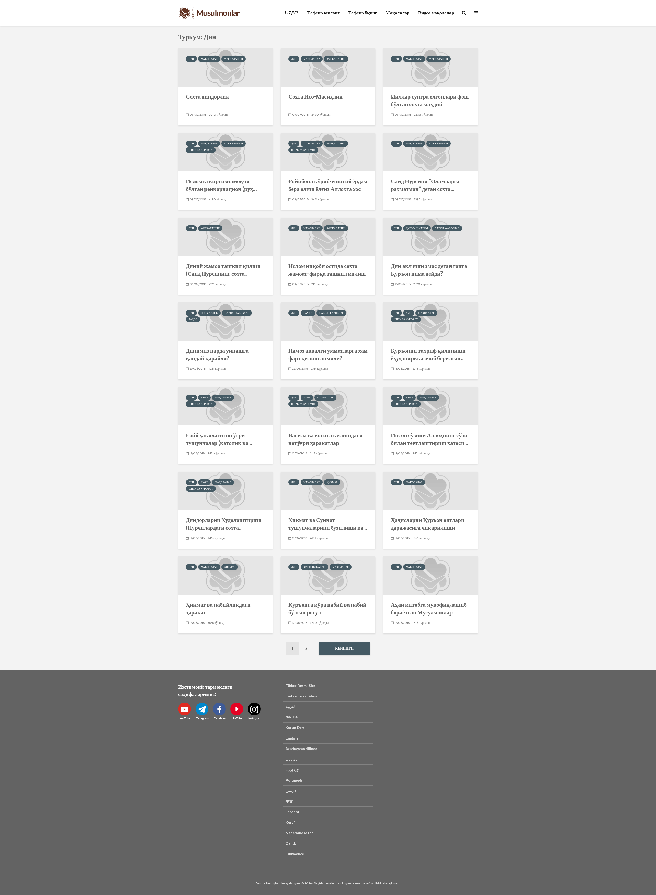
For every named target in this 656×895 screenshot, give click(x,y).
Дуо (408, 313)
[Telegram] (202, 709)
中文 (289, 801)
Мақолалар (397, 13)
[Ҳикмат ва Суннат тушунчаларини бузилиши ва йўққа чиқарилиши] (328, 490)
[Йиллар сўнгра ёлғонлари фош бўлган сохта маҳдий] (430, 67)
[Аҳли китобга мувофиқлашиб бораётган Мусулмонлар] (430, 575)
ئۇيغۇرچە (292, 769)
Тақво (193, 319)
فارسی (291, 791)
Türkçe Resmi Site (300, 685)
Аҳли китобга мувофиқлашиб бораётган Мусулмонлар (429, 608)
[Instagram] (254, 709)
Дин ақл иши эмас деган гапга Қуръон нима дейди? (429, 269)
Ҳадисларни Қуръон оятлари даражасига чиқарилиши (427, 523)
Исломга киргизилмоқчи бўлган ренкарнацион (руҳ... (221, 185)
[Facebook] (219, 709)
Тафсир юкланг (323, 13)
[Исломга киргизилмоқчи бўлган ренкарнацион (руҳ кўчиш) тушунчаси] (225, 151)
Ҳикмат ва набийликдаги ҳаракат (218, 608)
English (292, 738)
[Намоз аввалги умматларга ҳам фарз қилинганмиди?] (328, 321)
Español (292, 812)
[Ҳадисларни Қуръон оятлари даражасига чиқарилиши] (430, 490)
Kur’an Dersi (296, 727)
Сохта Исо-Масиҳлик (315, 96)
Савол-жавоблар (447, 228)
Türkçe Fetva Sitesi (301, 696)
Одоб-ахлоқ (209, 313)
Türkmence (295, 854)
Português (294, 780)
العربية (291, 706)
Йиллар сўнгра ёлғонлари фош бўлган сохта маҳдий (430, 100)
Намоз (307, 313)
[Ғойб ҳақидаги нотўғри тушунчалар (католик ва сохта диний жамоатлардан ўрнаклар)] (225, 405)
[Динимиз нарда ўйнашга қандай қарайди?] (225, 321)
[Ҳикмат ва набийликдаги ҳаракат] (225, 575)
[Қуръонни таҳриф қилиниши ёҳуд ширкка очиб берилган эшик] (430, 321)
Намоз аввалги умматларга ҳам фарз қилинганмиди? (328, 354)
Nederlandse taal (300, 833)
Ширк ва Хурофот (201, 150)
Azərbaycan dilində (301, 748)
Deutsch (292, 759)
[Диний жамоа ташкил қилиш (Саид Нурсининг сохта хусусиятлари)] (225, 236)
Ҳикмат (332, 482)
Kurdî (290, 822)
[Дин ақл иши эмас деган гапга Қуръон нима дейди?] (430, 236)
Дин (191, 59)
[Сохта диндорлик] (225, 67)
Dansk (291, 843)
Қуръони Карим (417, 228)
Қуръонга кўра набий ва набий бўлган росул (327, 608)
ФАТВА (292, 717)
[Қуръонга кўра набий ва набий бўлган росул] (328, 575)
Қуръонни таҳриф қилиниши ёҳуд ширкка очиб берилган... (428, 354)
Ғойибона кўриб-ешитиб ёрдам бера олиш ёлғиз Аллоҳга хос (327, 185)
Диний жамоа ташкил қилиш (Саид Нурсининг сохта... (223, 269)
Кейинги (344, 648)
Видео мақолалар (436, 13)
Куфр (204, 397)
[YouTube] (184, 709)
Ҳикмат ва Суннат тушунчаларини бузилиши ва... (327, 523)
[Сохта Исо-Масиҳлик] (328, 67)
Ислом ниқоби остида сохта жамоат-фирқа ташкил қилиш (327, 269)
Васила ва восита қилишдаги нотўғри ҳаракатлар (325, 439)
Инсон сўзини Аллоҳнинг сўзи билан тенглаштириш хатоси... (429, 439)
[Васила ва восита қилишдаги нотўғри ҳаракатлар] (328, 405)
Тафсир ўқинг (362, 13)
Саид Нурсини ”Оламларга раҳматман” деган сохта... (425, 185)
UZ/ (292, 13)
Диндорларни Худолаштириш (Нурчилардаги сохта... (224, 523)
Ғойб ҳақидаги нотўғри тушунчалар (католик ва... (219, 439)
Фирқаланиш (233, 59)
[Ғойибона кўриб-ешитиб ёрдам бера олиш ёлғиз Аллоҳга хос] (328, 151)
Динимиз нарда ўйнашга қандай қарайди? (217, 354)
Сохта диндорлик (207, 96)
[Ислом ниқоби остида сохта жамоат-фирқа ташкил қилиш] (328, 236)
